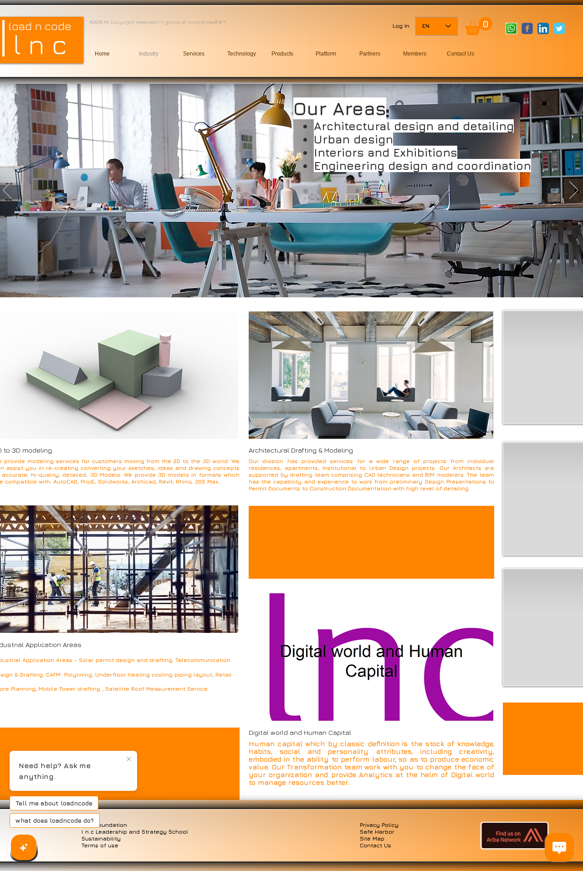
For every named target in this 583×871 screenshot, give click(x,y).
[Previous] (7, 190)
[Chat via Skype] (520, 46)
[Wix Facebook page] (527, 28)
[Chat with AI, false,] (23, 847)
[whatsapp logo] (511, 28)
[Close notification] (129, 759)
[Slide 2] (308, 285)
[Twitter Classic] (559, 28)
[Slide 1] (297, 285)
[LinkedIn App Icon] (543, 28)
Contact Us (375, 845)
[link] (478, 26)
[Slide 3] (272, 285)
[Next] (573, 190)
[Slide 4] (285, 286)
